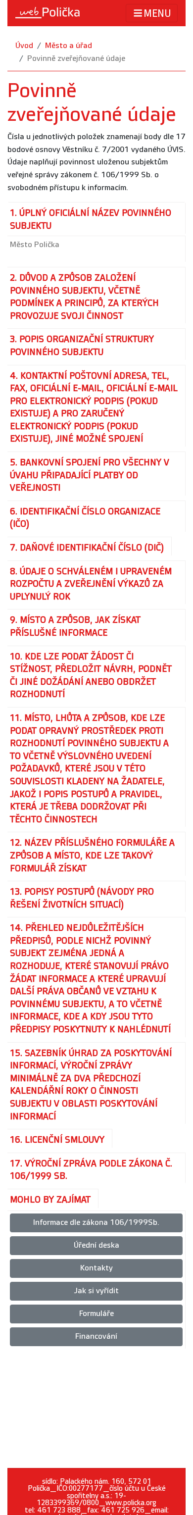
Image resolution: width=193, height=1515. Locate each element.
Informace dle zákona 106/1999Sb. (96, 1222)
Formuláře (96, 1313)
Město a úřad (68, 45)
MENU (157, 14)
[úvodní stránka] (47, 13)
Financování (96, 1336)
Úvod (24, 45)
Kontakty (96, 1268)
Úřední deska (96, 1245)
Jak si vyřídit (96, 1291)
